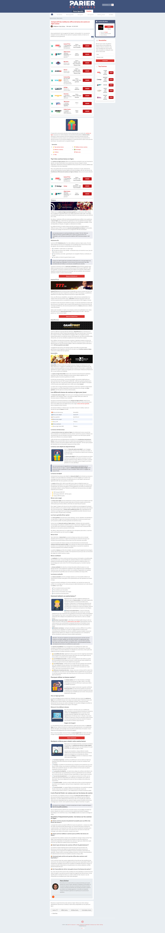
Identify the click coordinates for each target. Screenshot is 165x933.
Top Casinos (59, 14)
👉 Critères (56, 152)
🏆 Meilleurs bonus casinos (80, 147)
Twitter (98, 924)
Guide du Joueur (101, 14)
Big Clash (66, 61)
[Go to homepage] (52, 14)
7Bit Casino (66, 101)
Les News (111, 14)
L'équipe (77, 924)
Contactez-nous (93, 924)
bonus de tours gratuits (83, 403)
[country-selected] (81, 928)
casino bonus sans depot (73, 621)
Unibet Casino (67, 109)
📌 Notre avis (77, 152)
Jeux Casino (80, 14)
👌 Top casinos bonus (58, 147)
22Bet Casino (64, 910)
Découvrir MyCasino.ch (71, 276)
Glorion (65, 69)
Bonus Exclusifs (69, 14)
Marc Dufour (64, 880)
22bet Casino (67, 191)
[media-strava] (53, 897)
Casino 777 (55, 910)
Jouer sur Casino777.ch (71, 316)
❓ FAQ (54, 154)
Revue (109, 29)
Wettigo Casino (74, 910)
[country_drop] (83, 928)
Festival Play (67, 77)
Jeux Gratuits (90, 14)
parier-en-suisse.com (72, 924)
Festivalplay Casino (86, 910)
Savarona (66, 93)
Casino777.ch (67, 177)
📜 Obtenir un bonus (58, 149)
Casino (88, 11)
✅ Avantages (77, 149)
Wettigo (66, 87)
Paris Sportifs (78, 11)
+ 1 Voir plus (54, 913)
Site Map (101, 924)
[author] (52, 26)
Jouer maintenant (71, 737)
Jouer (108, 26)
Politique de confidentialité (85, 924)
